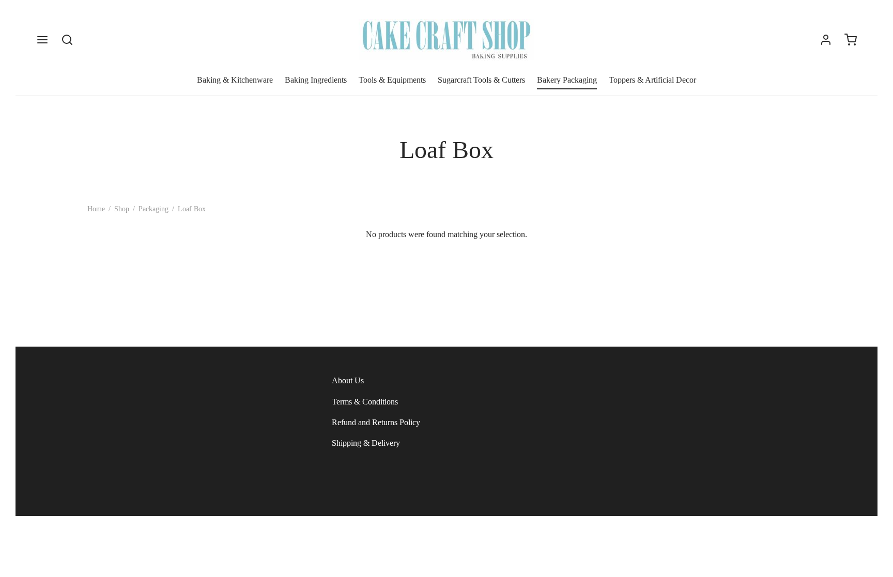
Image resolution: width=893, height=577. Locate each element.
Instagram (111, 541)
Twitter (151, 541)
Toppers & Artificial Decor (652, 79)
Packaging (153, 209)
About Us (348, 380)
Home (96, 209)
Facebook (66, 541)
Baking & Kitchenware (235, 79)
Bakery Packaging (567, 79)
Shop (121, 209)
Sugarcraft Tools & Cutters (481, 79)
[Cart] (850, 40)
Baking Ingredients (316, 79)
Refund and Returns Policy (376, 422)
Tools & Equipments (392, 79)
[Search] (67, 40)
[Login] (826, 40)
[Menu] (42, 39)
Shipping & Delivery (366, 443)
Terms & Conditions (365, 401)
